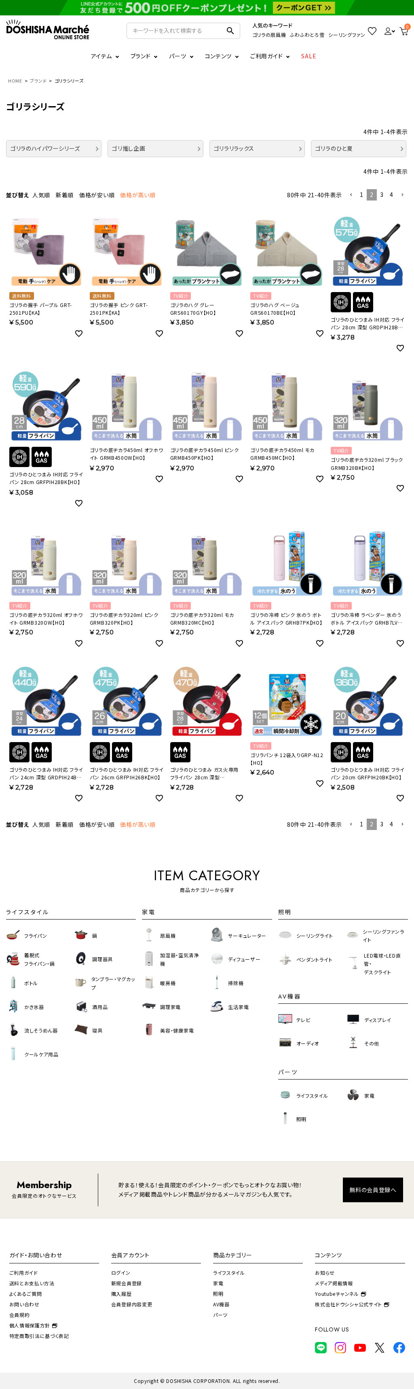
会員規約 (19, 1314)
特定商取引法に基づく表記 (39, 1335)
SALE (309, 56)
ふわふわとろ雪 (307, 34)
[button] (351, 195)
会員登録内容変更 (131, 1304)
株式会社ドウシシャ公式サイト (348, 1304)
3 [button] (382, 194)
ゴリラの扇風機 (269, 34)
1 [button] (361, 194)
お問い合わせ (24, 1304)
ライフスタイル (229, 1272)
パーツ (220, 1314)
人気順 (41, 195)
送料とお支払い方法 (32, 1283)
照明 (218, 1293)
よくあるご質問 (25, 1293)
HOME (15, 80)
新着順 (65, 195)
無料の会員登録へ (373, 1190)
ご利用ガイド (266, 56)
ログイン (121, 1272)
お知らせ (325, 1272)
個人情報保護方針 (30, 1325)
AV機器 (221, 1304)
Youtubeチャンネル (337, 1293)
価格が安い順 (96, 195)
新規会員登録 (126, 1283)
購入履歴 (121, 1293)
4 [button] (391, 194)
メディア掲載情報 (334, 1283)
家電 (218, 1283)
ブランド (38, 80)
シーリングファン (346, 34)
